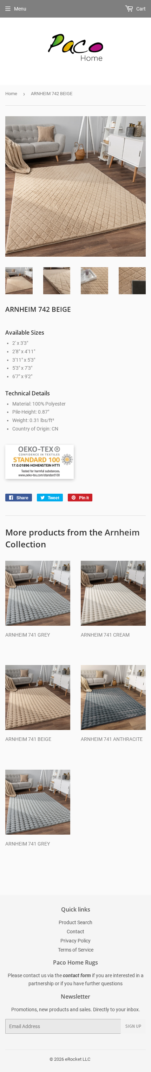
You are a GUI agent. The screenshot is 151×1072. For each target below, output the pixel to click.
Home (11, 93)
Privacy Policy (75, 940)
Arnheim (122, 532)
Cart (140, 9)
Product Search (75, 922)
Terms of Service (75, 950)
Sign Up (133, 1026)
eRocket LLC (77, 1059)
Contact (75, 931)
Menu (20, 9)
